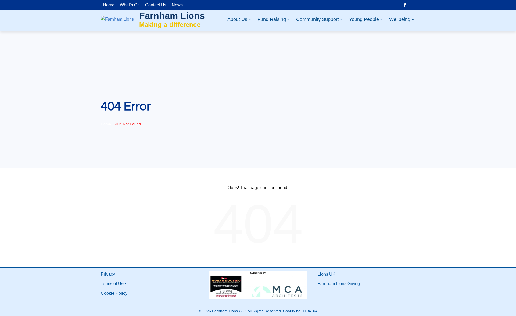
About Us (237, 19)
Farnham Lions (172, 15)
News (177, 5)
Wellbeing (399, 19)
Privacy (108, 274)
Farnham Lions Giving (339, 283)
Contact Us (155, 5)
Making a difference (169, 24)
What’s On (130, 5)
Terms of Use (113, 283)
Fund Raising (271, 19)
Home (108, 5)
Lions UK (326, 274)
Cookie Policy (114, 293)
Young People (364, 19)
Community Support (317, 19)
